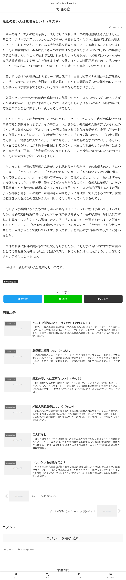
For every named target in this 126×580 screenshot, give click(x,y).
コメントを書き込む (63, 538)
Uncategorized (11, 282)
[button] (116, 384)
